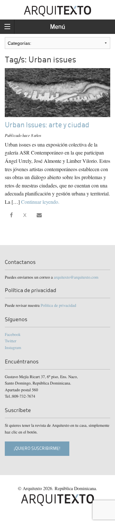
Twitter (10, 341)
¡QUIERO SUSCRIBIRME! (37, 448)
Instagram (13, 347)
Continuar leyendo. (40, 201)
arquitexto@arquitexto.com (76, 277)
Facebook (12, 334)
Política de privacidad (58, 305)
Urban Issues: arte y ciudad (47, 125)
